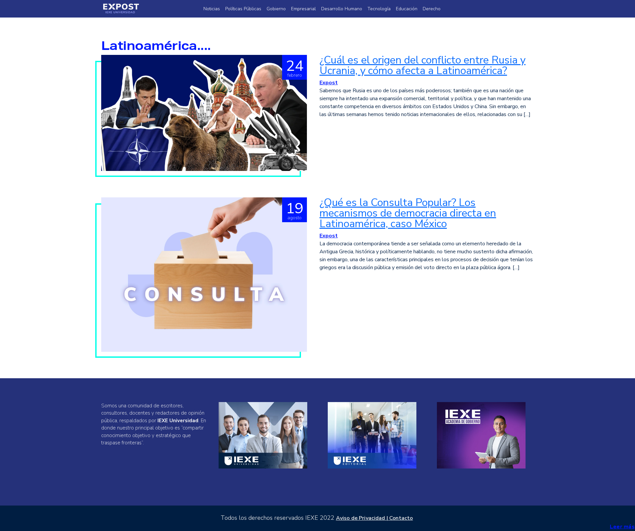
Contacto (401, 518)
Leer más (622, 526)
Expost (328, 82)
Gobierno (276, 9)
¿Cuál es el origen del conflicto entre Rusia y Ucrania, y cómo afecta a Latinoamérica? (422, 65)
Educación (406, 9)
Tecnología (379, 9)
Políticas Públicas (243, 9)
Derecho (432, 9)
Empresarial (303, 9)
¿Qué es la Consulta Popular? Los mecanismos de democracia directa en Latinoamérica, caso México (407, 213)
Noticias (211, 9)
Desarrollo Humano (341, 9)
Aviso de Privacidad (360, 518)
